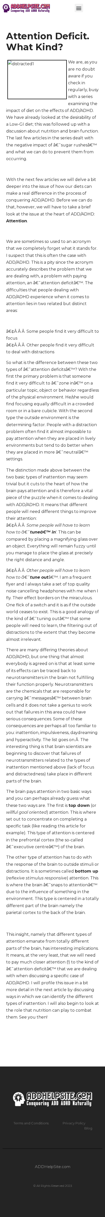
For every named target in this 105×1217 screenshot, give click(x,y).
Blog (88, 1128)
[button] (79, 8)
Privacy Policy (74, 1123)
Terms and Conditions (31, 1123)
